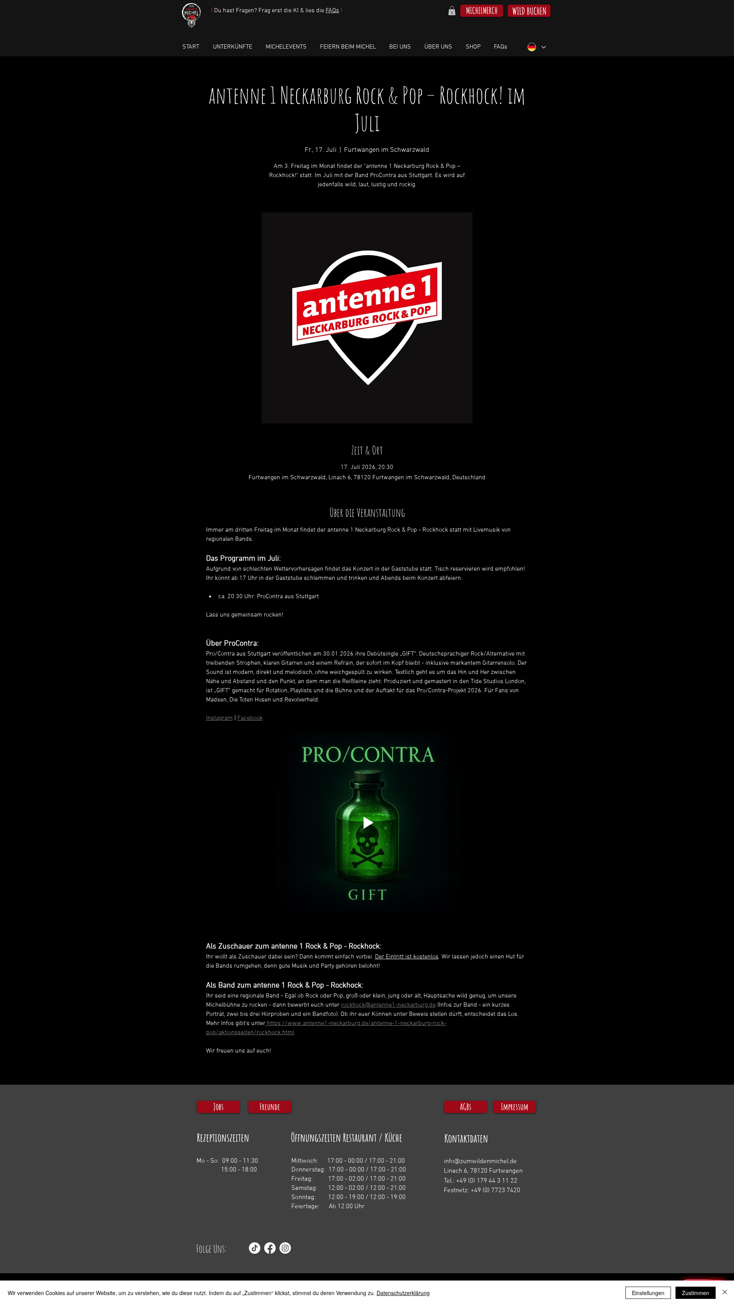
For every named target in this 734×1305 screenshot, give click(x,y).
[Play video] (367, 822)
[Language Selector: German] (536, 47)
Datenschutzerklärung (403, 1293)
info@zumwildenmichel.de (480, 1161)
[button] (452, 10)
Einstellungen (648, 1293)
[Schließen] (724, 1293)
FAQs (332, 11)
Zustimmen (695, 1293)
